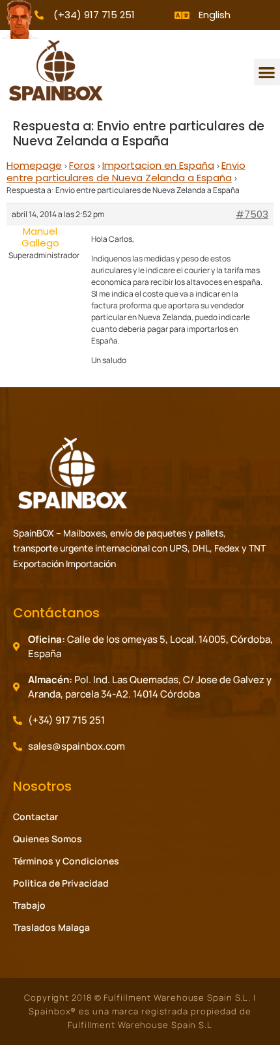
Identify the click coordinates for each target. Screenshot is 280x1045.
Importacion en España (158, 165)
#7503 (252, 214)
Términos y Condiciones (66, 861)
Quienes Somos (47, 838)
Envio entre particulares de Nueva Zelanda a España (126, 171)
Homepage (34, 165)
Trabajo (29, 905)
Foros (82, 165)
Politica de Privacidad (61, 883)
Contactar (35, 816)
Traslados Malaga (51, 927)
